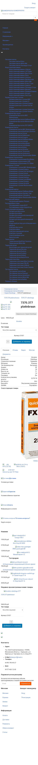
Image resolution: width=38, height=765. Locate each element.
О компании (7, 32)
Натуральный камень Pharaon (19, 201)
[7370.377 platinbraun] (12, 591)
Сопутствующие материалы (14, 209)
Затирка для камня (15, 213)
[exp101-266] (6, 307)
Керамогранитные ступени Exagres (21, 103)
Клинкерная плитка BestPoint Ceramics (22, 131)
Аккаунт (5, 706)
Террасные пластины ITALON (18, 263)
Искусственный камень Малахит (20, 89)
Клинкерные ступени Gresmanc (19, 175)
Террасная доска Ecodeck (17, 253)
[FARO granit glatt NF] (23, 546)
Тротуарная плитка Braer (17, 271)
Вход (33, 3)
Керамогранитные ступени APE (19, 99)
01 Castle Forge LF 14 (19, 575)
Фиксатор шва (14, 237)
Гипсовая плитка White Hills (18, 63)
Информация (7, 36)
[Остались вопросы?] (8, 518)
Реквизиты (6, 724)
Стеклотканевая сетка (16, 235)
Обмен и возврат (8, 728)
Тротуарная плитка (11, 269)
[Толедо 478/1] (19, 535)
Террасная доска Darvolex (18, 249)
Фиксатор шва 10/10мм (10, 472)
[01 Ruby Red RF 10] (23, 579)
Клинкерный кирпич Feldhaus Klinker (21, 191)
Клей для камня (14, 229)
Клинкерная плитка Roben (18, 147)
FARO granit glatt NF (19, 549)
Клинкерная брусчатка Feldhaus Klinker (22, 119)
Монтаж (32, 350)
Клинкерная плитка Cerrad (18, 133)
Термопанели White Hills (17, 243)
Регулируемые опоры (12, 203)
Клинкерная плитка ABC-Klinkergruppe (22, 129)
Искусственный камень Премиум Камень (23, 91)
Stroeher (19, 321)
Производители (8, 44)
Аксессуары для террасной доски (20, 247)
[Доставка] (5, 478)
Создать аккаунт (29, 7)
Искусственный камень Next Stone (20, 73)
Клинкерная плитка (11, 127)
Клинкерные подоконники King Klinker (21, 159)
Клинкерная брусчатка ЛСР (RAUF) (21, 125)
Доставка (12, 478)
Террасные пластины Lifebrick (19, 265)
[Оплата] (4, 505)
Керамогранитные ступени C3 (19, 101)
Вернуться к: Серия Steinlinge (26, 314)
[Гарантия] (5, 492)
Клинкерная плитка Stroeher (18, 149)
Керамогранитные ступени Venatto (21, 111)
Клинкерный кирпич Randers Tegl (20, 193)
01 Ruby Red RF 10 (19, 581)
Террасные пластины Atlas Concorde (21, 261)
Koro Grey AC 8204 (19, 543)
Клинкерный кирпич (12, 189)
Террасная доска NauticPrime (19, 257)
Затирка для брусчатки (17, 211)
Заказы (5, 701)
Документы (6, 354)
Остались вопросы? (23, 518)
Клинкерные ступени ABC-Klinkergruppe (22, 167)
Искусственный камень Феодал (19, 93)
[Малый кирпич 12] (23, 552)
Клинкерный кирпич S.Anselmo (19, 195)
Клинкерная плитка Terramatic (19, 151)
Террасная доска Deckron (17, 251)
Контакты (6, 49)
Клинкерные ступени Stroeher (19, 183)
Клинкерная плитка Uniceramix (19, 153)
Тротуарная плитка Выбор (18, 279)
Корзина (5, 697)
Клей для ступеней (15, 233)
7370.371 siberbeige (27, 298)
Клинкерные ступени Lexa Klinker (20, 179)
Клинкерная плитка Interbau (18, 141)
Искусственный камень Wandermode (21, 79)
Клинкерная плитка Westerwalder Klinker (22, 155)
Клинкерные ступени (12, 165)
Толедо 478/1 (19, 537)
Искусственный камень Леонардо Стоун (22, 87)
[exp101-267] (6, 309)
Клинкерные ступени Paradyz (19, 181)
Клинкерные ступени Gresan (18, 173)
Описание (6, 350)
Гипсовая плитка (10, 59)
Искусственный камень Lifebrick (20, 69)
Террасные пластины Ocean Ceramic (21, 267)
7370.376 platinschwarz (11, 298)
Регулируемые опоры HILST (18, 205)
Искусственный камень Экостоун (20, 95)
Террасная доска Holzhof (17, 255)
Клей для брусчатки (16, 227)
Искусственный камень (13, 67)
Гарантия (12, 491)
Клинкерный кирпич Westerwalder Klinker (22, 197)
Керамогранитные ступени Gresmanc (21, 109)
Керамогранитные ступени (14, 97)
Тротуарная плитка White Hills (19, 277)
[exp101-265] (6, 304)
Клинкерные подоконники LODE (19, 161)
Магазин (5, 40)
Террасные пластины (12, 259)
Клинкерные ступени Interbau (19, 177)
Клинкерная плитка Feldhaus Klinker (21, 139)
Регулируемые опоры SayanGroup (20, 207)
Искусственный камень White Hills (20, 81)
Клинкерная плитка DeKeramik (19, 135)
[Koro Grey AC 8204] (22, 541)
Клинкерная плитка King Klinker (19, 143)
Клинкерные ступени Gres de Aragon (21, 171)
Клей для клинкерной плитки (19, 231)
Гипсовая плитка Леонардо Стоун (20, 65)
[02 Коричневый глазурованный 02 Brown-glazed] (19, 562)
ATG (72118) (7, 466)
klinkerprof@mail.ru (16, 657)
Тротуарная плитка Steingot (18, 273)
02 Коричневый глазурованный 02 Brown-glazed (19, 564)
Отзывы (15, 350)
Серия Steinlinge (9, 293)
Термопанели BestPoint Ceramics (20, 241)
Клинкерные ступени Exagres (19, 169)
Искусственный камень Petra (19, 75)
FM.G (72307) (21, 466)
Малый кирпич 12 (19, 554)
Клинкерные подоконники (14, 157)
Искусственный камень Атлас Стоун (21, 83)
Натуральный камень (12, 199)
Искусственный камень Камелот (20, 85)
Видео (23, 350)
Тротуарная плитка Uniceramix (19, 275)
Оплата (10, 505)
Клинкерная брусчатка (12, 113)
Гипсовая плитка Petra (16, 61)
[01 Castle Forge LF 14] (22, 573)
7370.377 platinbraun (8, 594)
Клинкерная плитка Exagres (18, 137)
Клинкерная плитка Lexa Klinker (19, 145)
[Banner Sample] (2, 633)
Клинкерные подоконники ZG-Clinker (21, 163)
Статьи (5, 732)
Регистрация (26, 697)
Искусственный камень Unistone (20, 77)
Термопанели (9, 239)
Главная (5, 28)
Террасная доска (11, 245)
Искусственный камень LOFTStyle (20, 71)
